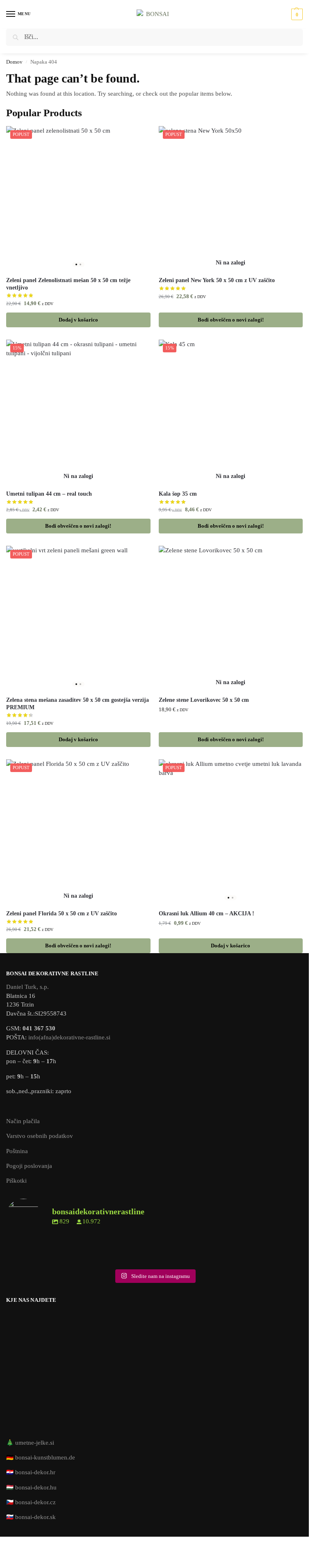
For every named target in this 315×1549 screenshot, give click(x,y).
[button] (296, 14)
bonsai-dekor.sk (35, 1517)
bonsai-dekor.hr (35, 1472)
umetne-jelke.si (34, 1442)
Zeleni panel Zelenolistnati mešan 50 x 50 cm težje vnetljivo (68, 284)
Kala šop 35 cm (178, 494)
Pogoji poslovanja (29, 1166)
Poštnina (17, 1151)
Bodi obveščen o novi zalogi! (231, 320)
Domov (14, 62)
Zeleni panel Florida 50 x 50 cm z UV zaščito (61, 913)
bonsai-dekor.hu (36, 1487)
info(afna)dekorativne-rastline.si (69, 1037)
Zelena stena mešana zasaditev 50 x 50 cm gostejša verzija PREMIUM (77, 703)
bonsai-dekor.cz (35, 1502)
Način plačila (23, 1121)
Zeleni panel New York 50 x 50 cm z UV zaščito (217, 280)
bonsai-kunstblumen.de (45, 1457)
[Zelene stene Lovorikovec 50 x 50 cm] (231, 618)
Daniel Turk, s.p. (27, 987)
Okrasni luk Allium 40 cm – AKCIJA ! (206, 913)
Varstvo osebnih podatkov (39, 1136)
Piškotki (16, 1180)
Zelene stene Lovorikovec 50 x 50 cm (204, 700)
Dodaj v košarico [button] (78, 320)
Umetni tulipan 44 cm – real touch (49, 494)
